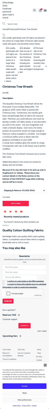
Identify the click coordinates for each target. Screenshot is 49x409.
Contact (34, 405)
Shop (39, 353)
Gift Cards (21, 349)
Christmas (13, 29)
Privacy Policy (26, 405)
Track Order (7, 349)
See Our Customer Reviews (24, 354)
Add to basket (15, 203)
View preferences (24, 399)
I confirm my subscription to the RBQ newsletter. (25, 281)
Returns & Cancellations (7, 354)
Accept (24, 386)
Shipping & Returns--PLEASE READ (19, 190)
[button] (45, 365)
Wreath (30, 104)
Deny (24, 393)
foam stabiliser (16, 143)
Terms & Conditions (9, 359)
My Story (39, 356)
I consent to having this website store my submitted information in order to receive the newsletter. (24, 286)
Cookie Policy (17, 405)
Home (5, 29)
